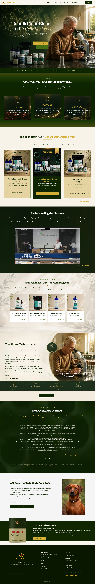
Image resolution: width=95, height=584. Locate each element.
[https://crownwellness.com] (21, 554)
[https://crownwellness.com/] (3, 2)
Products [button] (61, 2)
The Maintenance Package (46, 557)
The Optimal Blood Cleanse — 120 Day (49, 556)
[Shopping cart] (80, 2)
